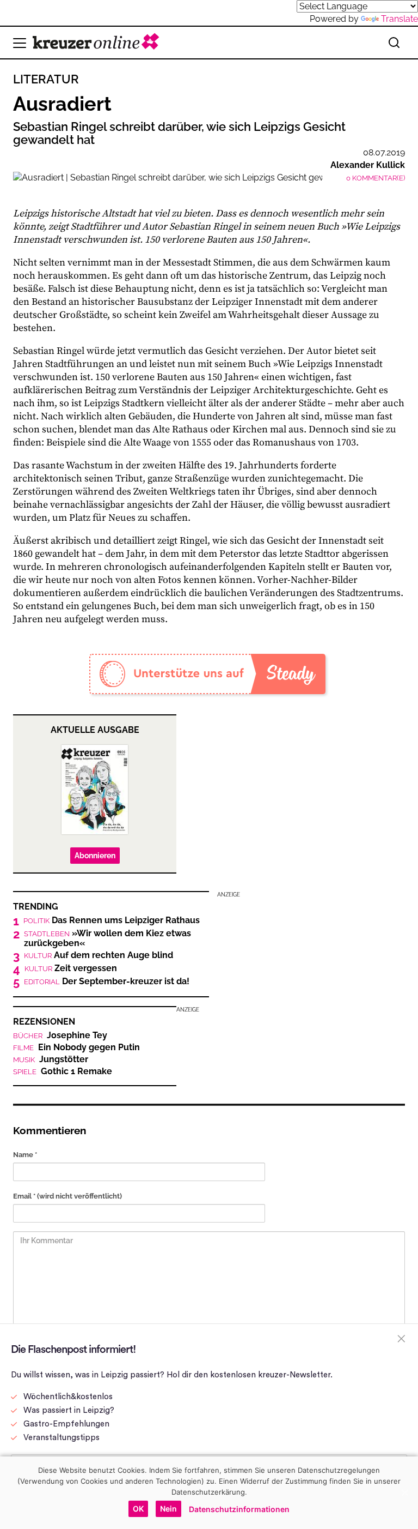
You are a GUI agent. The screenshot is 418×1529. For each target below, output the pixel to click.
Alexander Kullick (367, 165)
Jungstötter (50, 1059)
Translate (399, 19)
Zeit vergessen (70, 968)
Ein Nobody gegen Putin (76, 1047)
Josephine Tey (60, 1035)
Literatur (46, 79)
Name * (25, 1155)
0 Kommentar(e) (375, 178)
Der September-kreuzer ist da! (106, 981)
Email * (67, 1196)
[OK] (404, 1492)
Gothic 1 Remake (62, 1071)
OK (138, 1508)
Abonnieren (95, 855)
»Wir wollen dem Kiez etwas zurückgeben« (107, 938)
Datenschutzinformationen (239, 1509)
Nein (168, 1508)
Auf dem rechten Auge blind (98, 955)
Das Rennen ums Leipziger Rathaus (111, 920)
